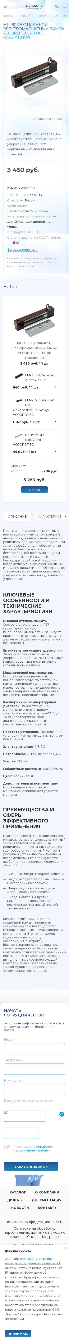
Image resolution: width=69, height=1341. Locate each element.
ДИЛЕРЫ (15, 1200)
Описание (17, 516)
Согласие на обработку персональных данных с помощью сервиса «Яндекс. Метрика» (35, 1233)
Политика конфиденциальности (34, 1222)
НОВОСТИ (20, 1208)
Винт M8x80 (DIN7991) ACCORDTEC (29, 439)
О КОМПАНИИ (47, 1192)
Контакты (48, 1208)
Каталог (18, 1192)
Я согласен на (33, 1148)
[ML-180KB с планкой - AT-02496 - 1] (34, 76)
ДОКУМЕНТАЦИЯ (47, 1200)
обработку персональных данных (33, 1148)
